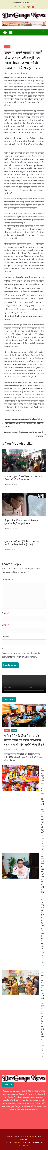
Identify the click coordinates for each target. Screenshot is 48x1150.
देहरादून (14, 730)
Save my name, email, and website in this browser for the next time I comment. (21, 655)
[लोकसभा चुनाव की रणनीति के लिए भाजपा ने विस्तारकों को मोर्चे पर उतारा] (24, 451)
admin (25, 73)
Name (5, 613)
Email (5, 625)
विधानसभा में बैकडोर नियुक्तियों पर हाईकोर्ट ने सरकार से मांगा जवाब (23, 434)
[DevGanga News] (5, 32)
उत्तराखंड (7, 47)
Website (5, 636)
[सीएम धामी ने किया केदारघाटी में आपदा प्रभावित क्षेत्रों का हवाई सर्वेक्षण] (24, 495)
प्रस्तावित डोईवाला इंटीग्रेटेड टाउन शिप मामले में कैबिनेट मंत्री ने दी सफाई (21, 543)
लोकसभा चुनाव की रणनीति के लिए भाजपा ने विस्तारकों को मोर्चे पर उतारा (23, 478)
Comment (7, 579)
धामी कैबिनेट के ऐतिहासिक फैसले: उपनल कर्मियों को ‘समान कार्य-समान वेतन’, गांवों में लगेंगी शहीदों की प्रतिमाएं (24, 740)
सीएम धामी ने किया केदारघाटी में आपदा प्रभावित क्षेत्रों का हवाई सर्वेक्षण (21, 522)
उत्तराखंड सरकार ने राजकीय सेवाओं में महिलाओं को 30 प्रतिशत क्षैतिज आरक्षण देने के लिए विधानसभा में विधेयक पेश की (24, 423)
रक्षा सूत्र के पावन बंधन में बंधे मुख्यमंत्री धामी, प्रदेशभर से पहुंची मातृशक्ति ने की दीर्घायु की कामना (42, 1005)
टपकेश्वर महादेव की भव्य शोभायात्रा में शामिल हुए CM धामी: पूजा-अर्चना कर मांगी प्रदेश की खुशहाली (42, 800)
